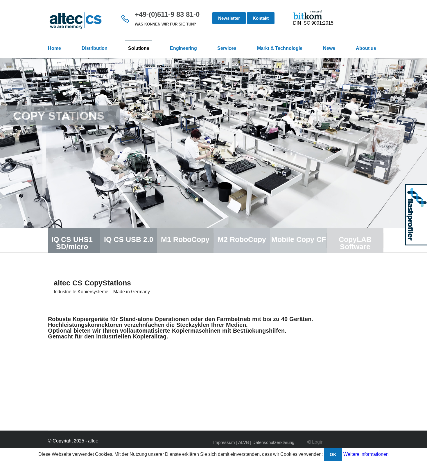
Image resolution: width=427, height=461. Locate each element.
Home (54, 48)
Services (226, 48)
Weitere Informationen (366, 454)
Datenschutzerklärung (273, 442)
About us (366, 48)
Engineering (183, 48)
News (329, 48)
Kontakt (261, 18)
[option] (213, 143)
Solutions (138, 48)
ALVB (243, 442)
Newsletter (229, 18)
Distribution (94, 48)
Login (317, 442)
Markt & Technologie (279, 48)
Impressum (224, 442)
